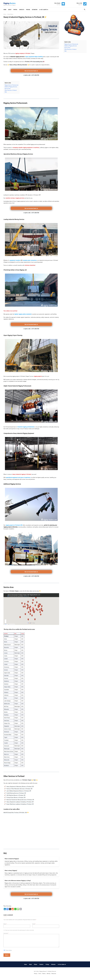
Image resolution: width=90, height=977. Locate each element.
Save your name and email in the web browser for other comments (19, 930)
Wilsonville (6, 760)
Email (34, 924)
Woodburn (6, 765)
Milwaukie (6, 709)
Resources (54, 973)
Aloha (5, 639)
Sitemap (48, 973)
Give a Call (79, 3)
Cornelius (6, 661)
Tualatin (6, 743)
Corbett (6, 658)
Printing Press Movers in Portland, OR (15, 797)
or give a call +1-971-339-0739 (31, 75)
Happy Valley (7, 687)
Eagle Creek (7, 672)
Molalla (6, 712)
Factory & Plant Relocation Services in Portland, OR (19, 788)
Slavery (43, 973)
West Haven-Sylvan (8, 751)
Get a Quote (57, 3)
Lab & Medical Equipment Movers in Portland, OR (18, 791)
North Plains (7, 717)
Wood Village (7, 762)
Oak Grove (6, 720)
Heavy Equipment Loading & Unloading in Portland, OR (20, 802)
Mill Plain (6, 706)
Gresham (6, 684)
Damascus (6, 667)
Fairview (6, 678)
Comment (5, 933)
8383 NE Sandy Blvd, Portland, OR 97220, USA (15, 812)
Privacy (35, 973)
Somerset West (7, 734)
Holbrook (6, 695)
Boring (5, 650)
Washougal (6, 748)
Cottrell (5, 664)
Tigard (5, 737)
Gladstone (6, 681)
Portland (6, 636)
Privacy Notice (8, 950)
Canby (5, 656)
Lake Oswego (7, 700)
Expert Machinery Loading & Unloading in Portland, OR (20, 804)
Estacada (6, 675)
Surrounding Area (38, 61)
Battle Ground (7, 644)
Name (5, 924)
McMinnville (7, 703)
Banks (5, 641)
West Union (7, 757)
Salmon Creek (7, 729)
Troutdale (6, 740)
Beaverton (6, 647)
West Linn (6, 754)
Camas (5, 653)
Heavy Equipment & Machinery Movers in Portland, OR (20, 786)
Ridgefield (6, 726)
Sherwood (6, 731)
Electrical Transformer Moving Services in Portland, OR (20, 799)
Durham (6, 670)
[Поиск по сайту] (85, 9)
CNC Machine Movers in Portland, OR (15, 795)
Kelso (5, 698)
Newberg (6, 715)
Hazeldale (6, 689)
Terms (39, 973)
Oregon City (7, 723)
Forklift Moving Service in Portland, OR (16, 793)
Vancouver (6, 746)
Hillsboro (6, 692)
